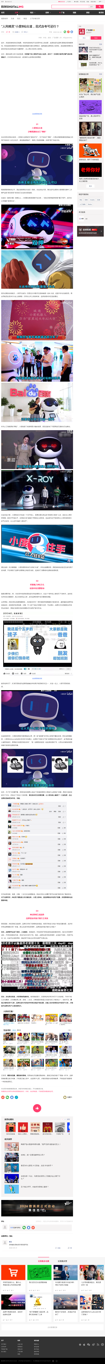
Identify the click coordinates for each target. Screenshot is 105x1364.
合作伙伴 (3, 1346)
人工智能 (82, 204)
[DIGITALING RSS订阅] (98, 1344)
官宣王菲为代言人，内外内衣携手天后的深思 (95, 49)
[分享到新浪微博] (68, 32)
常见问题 (82, 1)
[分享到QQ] (71, 32)
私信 (96, 38)
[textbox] (70, 6)
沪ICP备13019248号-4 (24, 1361)
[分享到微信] (65, 32)
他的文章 (81, 44)
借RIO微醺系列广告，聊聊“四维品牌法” (95, 57)
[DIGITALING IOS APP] (84, 1344)
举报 (50, 32)
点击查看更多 (52, 1327)
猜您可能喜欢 (84, 194)
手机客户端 (4, 1349)
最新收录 (4, 18)
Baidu (90, 204)
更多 (100, 74)
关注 (84, 38)
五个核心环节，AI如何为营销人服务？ (35, 1187)
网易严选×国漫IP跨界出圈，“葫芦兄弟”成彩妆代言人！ (41, 1144)
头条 (12, 18)
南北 (10, 1242)
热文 (19, 18)
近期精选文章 (84, 74)
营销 (86, 200)
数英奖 (101, 12)
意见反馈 (36, 1346)
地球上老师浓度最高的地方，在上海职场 (89, 180)
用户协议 (36, 1349)
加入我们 (3, 1351)
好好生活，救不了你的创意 (89, 159)
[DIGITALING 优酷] (102, 1344)
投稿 (19, 1354)
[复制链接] (16, 1097)
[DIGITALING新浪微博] (93, 1344)
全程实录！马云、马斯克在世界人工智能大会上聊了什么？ (40, 1177)
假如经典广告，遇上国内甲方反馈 (89, 117)
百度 (98, 200)
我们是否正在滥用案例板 (38, 1282)
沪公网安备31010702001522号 (42, 1361)
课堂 (88, 12)
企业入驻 (20, 1344)
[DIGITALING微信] (88, 1344)
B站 (81, 200)
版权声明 (36, 1351)
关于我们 (3, 1344)
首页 (3, 12)
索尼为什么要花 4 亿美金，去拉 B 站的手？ (37, 1165)
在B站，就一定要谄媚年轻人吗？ (33, 1155)
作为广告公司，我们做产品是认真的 (89, 95)
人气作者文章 (35, 18)
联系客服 (36, 1354)
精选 (25, 18)
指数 (74, 12)
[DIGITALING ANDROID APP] (80, 1344)
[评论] (63, 1320)
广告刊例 (20, 1351)
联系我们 (20, 1346)
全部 (68, 1119)
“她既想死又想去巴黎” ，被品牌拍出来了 (90, 139)
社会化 (92, 200)
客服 (88, 1)
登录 (2, 1)
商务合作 (20, 1349)
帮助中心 (36, 1344)
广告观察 (89, 30)
